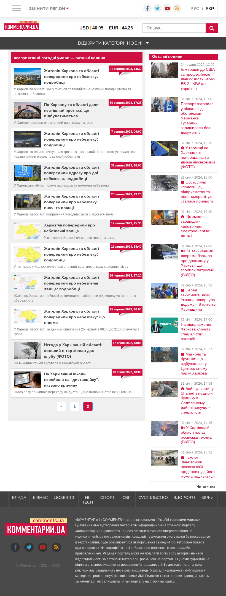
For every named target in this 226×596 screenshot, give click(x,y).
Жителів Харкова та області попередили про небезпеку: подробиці (71, 76)
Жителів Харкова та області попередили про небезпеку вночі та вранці (71, 202)
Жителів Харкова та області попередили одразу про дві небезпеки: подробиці (71, 173)
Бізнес (40, 497)
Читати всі (206, 486)
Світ (126, 497)
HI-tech (87, 500)
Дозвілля (65, 497)
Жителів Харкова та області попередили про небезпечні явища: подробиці (71, 283)
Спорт (107, 497)
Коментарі (29, 565)
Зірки (207, 497)
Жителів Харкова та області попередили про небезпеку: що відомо (74, 317)
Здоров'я (184, 497)
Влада (19, 497)
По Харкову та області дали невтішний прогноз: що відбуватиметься (71, 110)
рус (195, 8)
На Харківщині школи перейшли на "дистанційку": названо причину (71, 380)
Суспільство (153, 497)
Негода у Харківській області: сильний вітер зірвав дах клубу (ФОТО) (73, 351)
